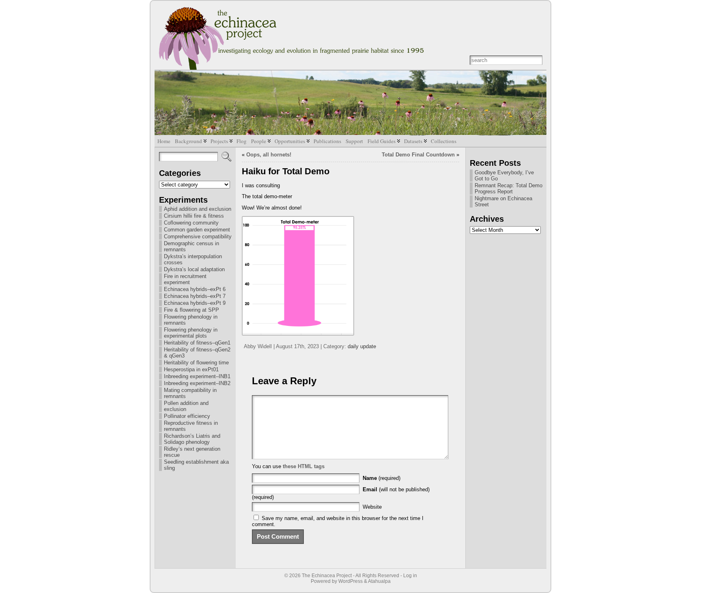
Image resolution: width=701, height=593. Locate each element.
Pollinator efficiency (187, 416)
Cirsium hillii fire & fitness (194, 216)
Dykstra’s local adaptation (194, 269)
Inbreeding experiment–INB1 (197, 376)
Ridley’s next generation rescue (192, 452)
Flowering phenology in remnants (190, 320)
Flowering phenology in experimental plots (190, 333)
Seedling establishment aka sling (196, 465)
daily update (362, 346)
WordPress (350, 581)
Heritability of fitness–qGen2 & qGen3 (197, 353)
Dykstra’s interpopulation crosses (193, 259)
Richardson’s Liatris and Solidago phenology (192, 439)
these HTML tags (304, 466)
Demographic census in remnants (191, 246)
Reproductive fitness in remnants (191, 426)
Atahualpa (379, 581)
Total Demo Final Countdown (418, 155)
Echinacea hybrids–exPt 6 (195, 289)
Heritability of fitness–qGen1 (197, 343)
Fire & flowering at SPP (191, 310)
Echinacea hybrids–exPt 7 (195, 296)
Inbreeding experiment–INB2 (197, 383)
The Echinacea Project (327, 575)
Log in (410, 575)
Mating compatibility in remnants (190, 393)
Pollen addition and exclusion (186, 406)
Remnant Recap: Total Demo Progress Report (508, 188)
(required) (381, 478)
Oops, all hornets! (268, 155)
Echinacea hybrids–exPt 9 (195, 303)
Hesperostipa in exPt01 (191, 369)
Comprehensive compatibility (198, 236)
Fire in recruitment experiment (185, 279)
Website (372, 507)
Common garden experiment (197, 230)
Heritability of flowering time (196, 363)
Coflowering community (191, 223)
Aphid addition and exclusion (197, 209)
